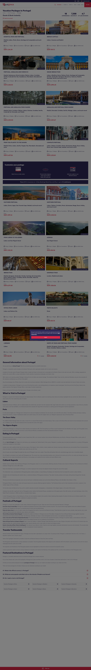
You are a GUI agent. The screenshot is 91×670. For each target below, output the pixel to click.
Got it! (45, 337)
